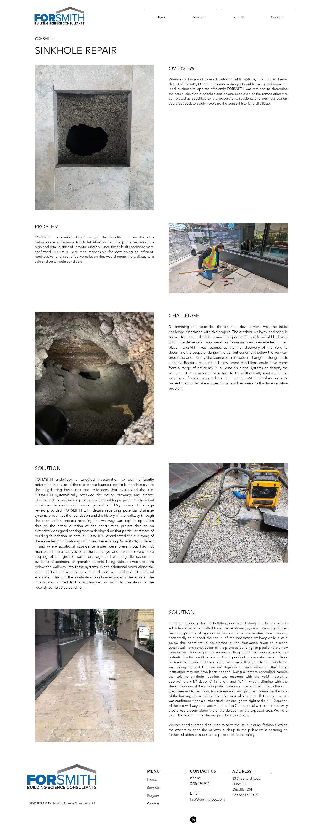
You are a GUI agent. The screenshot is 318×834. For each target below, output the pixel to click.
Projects (153, 796)
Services (153, 788)
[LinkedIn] (193, 819)
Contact (153, 804)
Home (152, 780)
